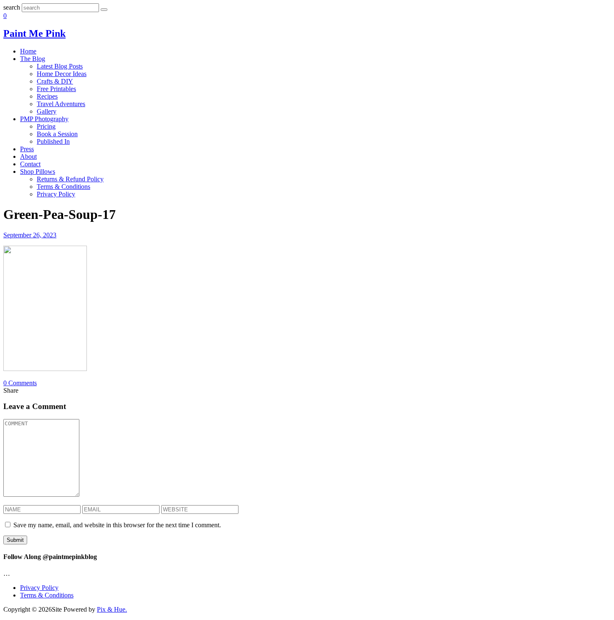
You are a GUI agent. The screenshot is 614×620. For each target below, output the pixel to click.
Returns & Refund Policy (70, 179)
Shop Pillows (37, 171)
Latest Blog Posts (60, 66)
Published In (53, 141)
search (11, 7)
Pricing (46, 126)
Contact (30, 164)
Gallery (46, 111)
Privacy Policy (56, 194)
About (28, 156)
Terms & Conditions (63, 186)
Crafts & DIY (55, 81)
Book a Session (57, 133)
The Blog (32, 58)
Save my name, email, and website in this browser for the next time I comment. (117, 525)
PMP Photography (44, 118)
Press (27, 148)
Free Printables (56, 88)
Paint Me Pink (34, 33)
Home (28, 51)
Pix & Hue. (112, 609)
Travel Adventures (61, 103)
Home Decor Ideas (61, 73)
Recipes (47, 96)
